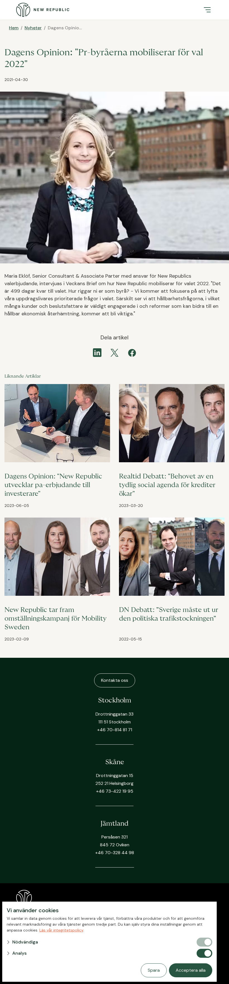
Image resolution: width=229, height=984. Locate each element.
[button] (207, 9)
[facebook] (131, 352)
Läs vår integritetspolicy (61, 930)
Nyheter (33, 28)
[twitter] (114, 353)
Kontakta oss (114, 680)
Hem (13, 28)
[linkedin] (97, 352)
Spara (154, 970)
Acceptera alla (191, 970)
